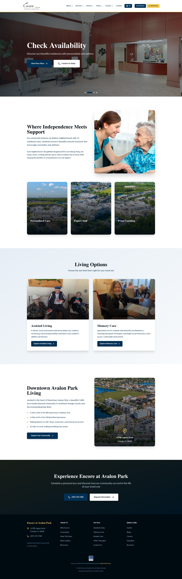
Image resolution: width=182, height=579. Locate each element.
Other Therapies (100, 541)
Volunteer (130, 541)
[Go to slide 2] (87, 92)
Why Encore (65, 528)
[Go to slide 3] (92, 92)
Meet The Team (66, 537)
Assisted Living (99, 528)
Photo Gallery (65, 541)
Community (64, 532)
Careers (130, 537)
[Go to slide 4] (96, 92)
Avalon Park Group (105, 563)
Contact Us (98, 545)
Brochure (130, 545)
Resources (64, 545)
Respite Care (98, 537)
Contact (119, 6)
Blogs (129, 532)
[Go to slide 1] (85, 92)
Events (129, 528)
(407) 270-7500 (36, 536)
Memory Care (99, 532)
